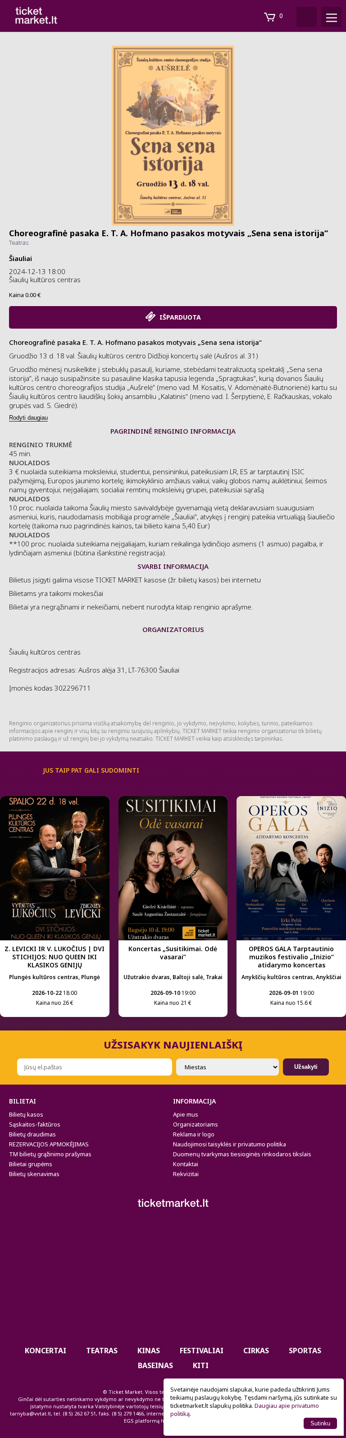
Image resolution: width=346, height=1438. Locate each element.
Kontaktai (185, 1164)
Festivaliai (201, 1351)
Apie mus (185, 1114)
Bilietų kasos (26, 1114)
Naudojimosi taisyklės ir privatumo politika (229, 1144)
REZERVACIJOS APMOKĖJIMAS (49, 1144)
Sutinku (320, 1423)
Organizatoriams (195, 1124)
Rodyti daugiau (28, 417)
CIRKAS (256, 1351)
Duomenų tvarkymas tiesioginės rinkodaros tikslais (242, 1154)
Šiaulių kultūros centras (45, 279)
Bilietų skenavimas (34, 1174)
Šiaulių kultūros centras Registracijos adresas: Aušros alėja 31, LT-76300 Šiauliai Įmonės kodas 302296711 (94, 669)
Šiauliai (20, 258)
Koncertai (45, 1351)
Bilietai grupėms (30, 1164)
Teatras (18, 242)
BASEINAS (155, 1365)
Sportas (305, 1351)
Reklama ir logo (193, 1134)
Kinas (148, 1351)
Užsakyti (306, 1066)
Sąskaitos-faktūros (34, 1124)
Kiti (201, 1365)
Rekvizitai (186, 1174)
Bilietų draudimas (32, 1134)
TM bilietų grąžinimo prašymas (50, 1154)
